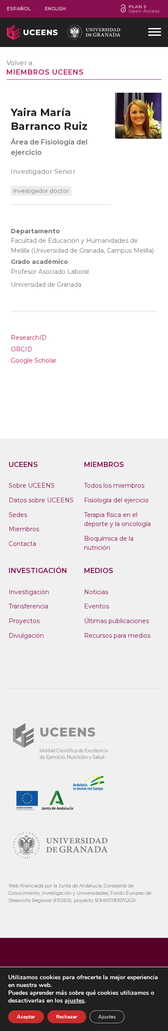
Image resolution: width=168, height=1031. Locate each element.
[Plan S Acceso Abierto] (140, 9)
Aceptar (26, 1016)
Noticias (96, 592)
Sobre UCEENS (32, 485)
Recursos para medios (117, 635)
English (55, 9)
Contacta (22, 544)
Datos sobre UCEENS (41, 500)
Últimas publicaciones (116, 621)
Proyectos (24, 621)
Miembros (24, 529)
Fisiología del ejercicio (116, 500)
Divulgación (26, 635)
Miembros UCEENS (45, 72)
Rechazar (67, 1016)
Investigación (29, 592)
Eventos (96, 606)
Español (19, 9)
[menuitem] (19, 9)
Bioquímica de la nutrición (109, 543)
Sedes (18, 515)
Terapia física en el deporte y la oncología (117, 519)
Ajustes (107, 1016)
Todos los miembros (114, 485)
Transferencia (28, 606)
